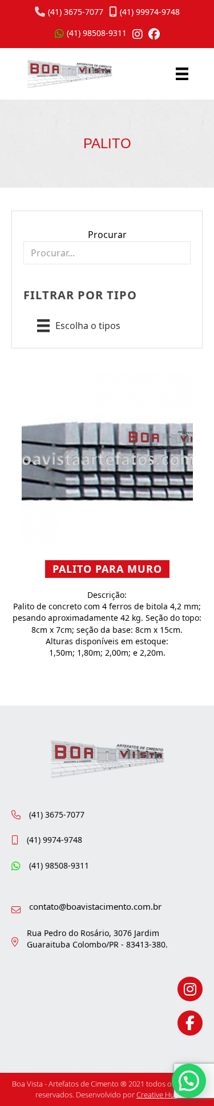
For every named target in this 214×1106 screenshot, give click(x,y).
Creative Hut (156, 1094)
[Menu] (182, 74)
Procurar (107, 234)
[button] (189, 1081)
